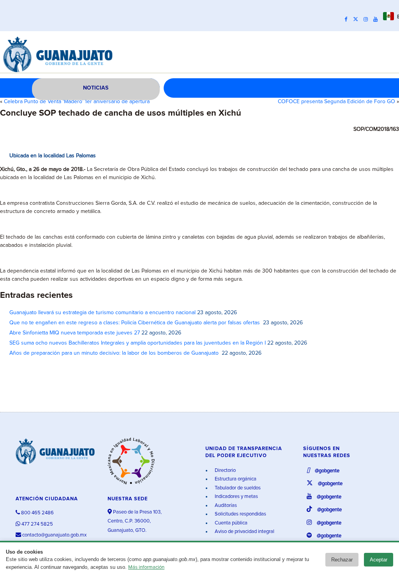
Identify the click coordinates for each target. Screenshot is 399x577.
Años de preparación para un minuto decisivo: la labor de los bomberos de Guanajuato (114, 353)
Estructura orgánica (235, 479)
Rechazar (342, 560)
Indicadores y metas (236, 496)
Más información (146, 567)
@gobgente (326, 470)
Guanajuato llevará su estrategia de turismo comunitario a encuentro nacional (102, 312)
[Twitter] (357, 19)
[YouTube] (377, 19)
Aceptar (378, 560)
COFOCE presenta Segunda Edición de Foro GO (336, 101)
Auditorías (225, 505)
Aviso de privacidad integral (244, 531)
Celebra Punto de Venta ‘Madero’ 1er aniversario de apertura (77, 101)
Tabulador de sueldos (237, 488)
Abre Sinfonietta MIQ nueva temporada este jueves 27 (74, 333)
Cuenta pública (230, 523)
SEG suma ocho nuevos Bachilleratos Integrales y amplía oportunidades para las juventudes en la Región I (137, 343)
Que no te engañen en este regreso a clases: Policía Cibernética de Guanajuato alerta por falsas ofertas (135, 322)
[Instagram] (368, 19)
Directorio (225, 470)
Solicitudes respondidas (240, 514)
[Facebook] (347, 19)
